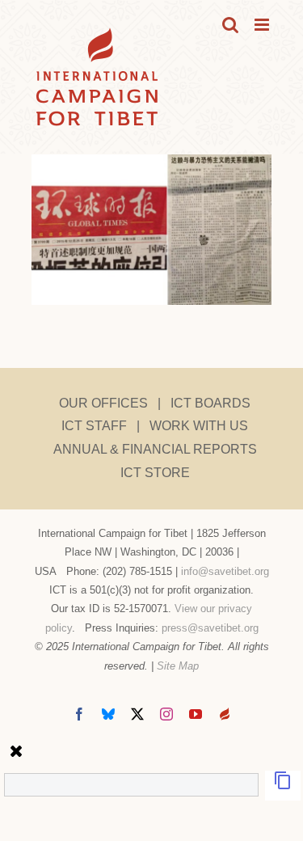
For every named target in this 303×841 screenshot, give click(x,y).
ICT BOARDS (210, 403)
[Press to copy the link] (283, 786)
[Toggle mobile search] (230, 24)
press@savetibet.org (210, 628)
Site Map (178, 666)
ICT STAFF (94, 426)
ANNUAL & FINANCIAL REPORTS (155, 449)
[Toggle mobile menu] (263, 24)
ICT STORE (155, 473)
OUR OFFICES (103, 403)
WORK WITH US (198, 426)
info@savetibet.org (225, 571)
